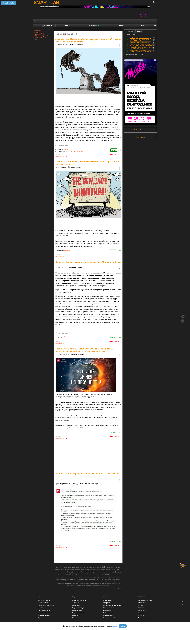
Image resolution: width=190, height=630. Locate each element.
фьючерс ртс (70, 585)
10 (120, 337)
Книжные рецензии (44, 615)
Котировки (106, 603)
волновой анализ (101, 569)
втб (112, 569)
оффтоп (103, 577)
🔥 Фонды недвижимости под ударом (141, 38)
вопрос (108, 569)
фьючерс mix (116, 583)
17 (120, 251)
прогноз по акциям (61, 579)
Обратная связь (143, 618)
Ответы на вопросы (44, 613)
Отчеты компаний (109, 608)
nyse (87, 567)
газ (114, 569)
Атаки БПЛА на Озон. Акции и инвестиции (141, 41)
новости (118, 575)
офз (98, 577)
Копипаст (60, 262)
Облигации (94, 25)
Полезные (130, 31)
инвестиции (113, 571)
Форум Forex (76, 615)
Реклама (141, 605)
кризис (109, 572)
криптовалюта (117, 573)
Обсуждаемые (131, 34)
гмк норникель (62, 571)
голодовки (86, 273)
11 (120, 432)
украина (82, 583)
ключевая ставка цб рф (101, 572)
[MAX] (84, 555)
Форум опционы (77, 610)
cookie (114, 626)
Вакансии (141, 610)
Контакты (141, 608)
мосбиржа (80, 575)
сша (89, 581)
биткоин (72, 569)
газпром (118, 569)
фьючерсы (78, 585)
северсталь (73, 581)
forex (73, 567)
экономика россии (97, 585)
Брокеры (121, 25)
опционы (80, 577)
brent (61, 567)
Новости (40, 608)
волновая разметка (91, 569)
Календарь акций (109, 618)
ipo (84, 567)
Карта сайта (142, 603)
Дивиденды (107, 610)
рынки (109, 579)
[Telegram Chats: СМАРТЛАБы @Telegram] (77, 555)
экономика (89, 585)
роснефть (92, 579)
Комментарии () (61, 156)
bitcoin (57, 567)
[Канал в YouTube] (99, 555)
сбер (59, 581)
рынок (113, 579)
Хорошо (123, 626)
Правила (141, 613)
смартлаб (79, 581)
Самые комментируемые (46, 605)
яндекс (107, 585)
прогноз (118, 577)
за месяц (36, 39)
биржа (67, 569)
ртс (102, 579)
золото (106, 571)
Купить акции (140, 137)
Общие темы (76, 603)
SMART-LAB (46, 2)
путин (68, 579)
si (95, 567)
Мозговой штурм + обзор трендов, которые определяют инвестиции (141, 47)
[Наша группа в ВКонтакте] (92, 555)
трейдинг (76, 583)
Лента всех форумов (79, 600)
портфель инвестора (111, 577)
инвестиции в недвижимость (61, 572)
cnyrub (65, 567)
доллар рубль (85, 571)
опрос (75, 577)
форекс (103, 583)
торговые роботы (114, 581)
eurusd (69, 567)
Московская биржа (76, 151)
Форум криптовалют (78, 613)
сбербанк (65, 581)
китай (92, 572)
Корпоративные (43, 618)
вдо (85, 569)
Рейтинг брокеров (140, 130)
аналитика (117, 567)
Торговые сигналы (44, 610)
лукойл (58, 575)
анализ (112, 567)
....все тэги (118, 588)
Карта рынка (107, 600)
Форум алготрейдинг (78, 608)
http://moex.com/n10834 (74, 428)
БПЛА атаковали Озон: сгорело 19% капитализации (141, 45)
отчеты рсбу (93, 577)
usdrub (98, 567)
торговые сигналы (64, 583)
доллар (77, 571)
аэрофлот (57, 569)
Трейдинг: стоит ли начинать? (139, 42)
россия (98, 579)
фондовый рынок (94, 583)
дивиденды (70, 571)
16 (120, 541)
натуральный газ (100, 575)
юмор (103, 585)
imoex (81, 567)
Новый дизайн (8, 3)
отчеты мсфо (86, 577)
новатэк (113, 575)
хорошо (113, 150)
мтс (95, 575)
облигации (69, 577)
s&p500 (91, 567)
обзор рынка (60, 577)
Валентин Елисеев (76, 44)
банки (62, 569)
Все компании (107, 615)
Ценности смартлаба (145, 600)
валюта (82, 569)
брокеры (67, 250)
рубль (105, 579)
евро (101, 571)
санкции (118, 579)
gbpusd (77, 567)
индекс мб (72, 572)
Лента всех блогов (44, 600)
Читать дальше (62, 145)
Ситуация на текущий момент (139, 39)
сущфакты (84, 581)
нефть (107, 575)
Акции (67, 25)
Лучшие (139, 31)
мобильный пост (70, 575)
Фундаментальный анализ (112, 605)
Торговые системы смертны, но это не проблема (141, 50)
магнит (62, 575)
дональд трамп (95, 571)
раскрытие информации (79, 579)
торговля (107, 581)
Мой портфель (108, 613)
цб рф (83, 585)
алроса (108, 567)
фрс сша (109, 583)
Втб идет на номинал (136, 48)
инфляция (78, 572)
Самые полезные (43, 603)
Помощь (141, 615)
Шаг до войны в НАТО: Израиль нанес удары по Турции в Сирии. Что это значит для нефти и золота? (141, 52)
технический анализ (98, 581)
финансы (87, 583)
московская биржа (88, 575)
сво (69, 581)
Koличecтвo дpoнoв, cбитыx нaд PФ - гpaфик (141, 44)
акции (103, 567)
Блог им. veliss (62, 39)
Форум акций (76, 605)
